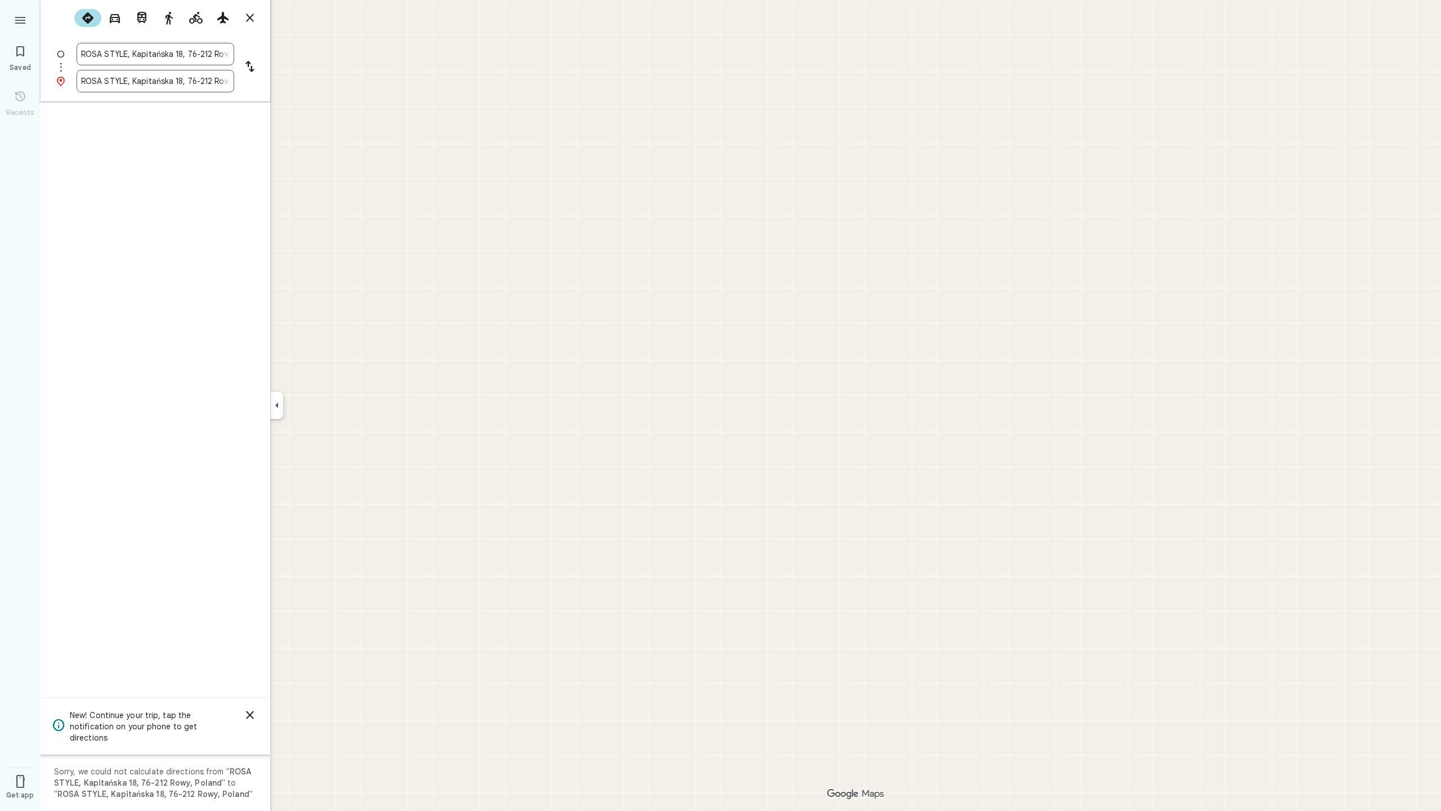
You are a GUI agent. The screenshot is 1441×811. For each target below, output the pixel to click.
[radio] (87, 18)
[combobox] (155, 54)
